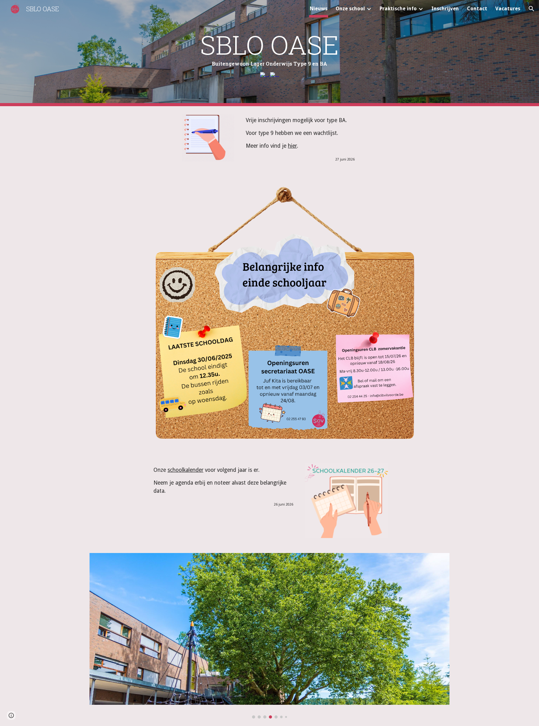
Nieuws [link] (319, 9)
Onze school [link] (350, 9)
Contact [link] (477, 9)
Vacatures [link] (507, 9)
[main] (269, 48)
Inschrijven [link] (445, 9)
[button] (531, 8)
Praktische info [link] (398, 9)
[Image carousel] (269, 636)
